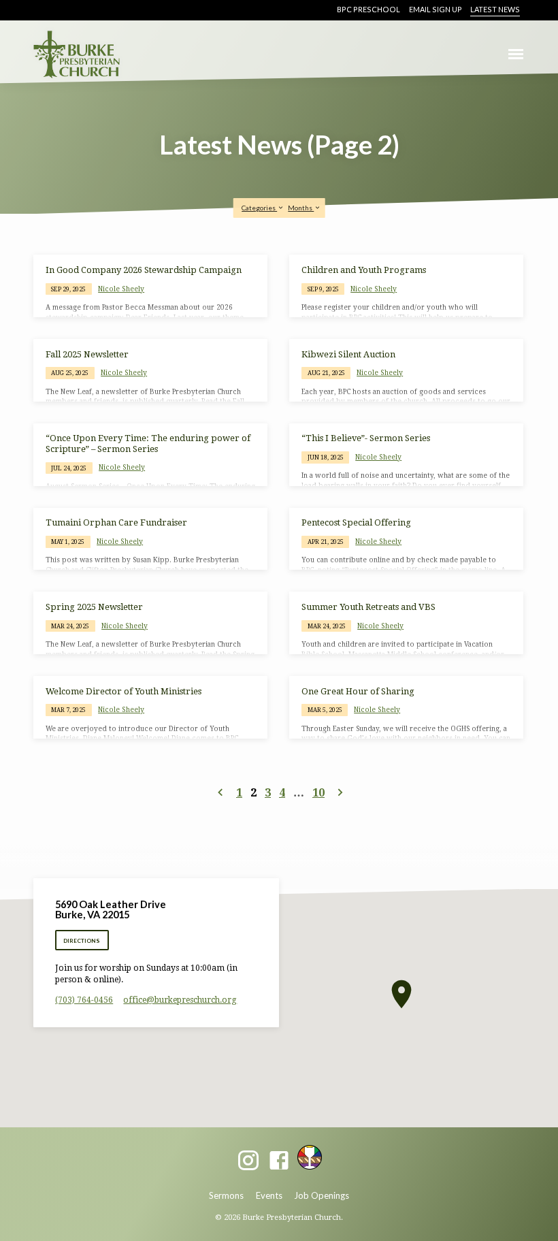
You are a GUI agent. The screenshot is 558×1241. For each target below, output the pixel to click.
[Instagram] (248, 1161)
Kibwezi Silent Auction (348, 354)
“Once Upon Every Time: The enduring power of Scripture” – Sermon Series (148, 443)
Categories (259, 208)
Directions (81, 940)
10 (318, 792)
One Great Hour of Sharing (357, 691)
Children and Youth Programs (363, 270)
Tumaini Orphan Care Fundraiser (116, 522)
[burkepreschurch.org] (309, 1157)
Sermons (226, 1195)
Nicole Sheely (121, 289)
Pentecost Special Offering (356, 522)
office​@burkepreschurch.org (180, 1000)
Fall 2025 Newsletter (87, 354)
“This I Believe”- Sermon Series (365, 438)
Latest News (495, 9)
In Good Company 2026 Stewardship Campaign (144, 270)
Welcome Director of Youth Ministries (123, 691)
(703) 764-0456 (84, 1000)
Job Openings (321, 1195)
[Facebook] (279, 1161)
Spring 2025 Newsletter (94, 607)
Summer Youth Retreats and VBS (368, 607)
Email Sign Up (435, 9)
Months (301, 208)
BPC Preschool (368, 9)
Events (269, 1195)
